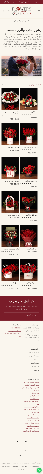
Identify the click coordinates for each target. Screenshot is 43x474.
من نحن (36, 370)
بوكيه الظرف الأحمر (32, 215)
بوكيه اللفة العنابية (32, 249)
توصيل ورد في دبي (33, 417)
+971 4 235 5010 (15, 328)
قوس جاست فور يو (13, 215)
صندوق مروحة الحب (13, 147)
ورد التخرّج (35, 412)
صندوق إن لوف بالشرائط (11, 181)
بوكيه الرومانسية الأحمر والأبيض (12, 112)
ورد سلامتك (35, 393)
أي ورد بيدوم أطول (33, 426)
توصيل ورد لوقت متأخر (31, 423)
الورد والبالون (34, 396)
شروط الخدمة (35, 366)
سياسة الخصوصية (34, 356)
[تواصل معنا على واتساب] (39, 470)
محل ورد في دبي (33, 420)
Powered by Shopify (30, 463)
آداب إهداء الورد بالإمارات (31, 409)
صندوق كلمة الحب (13, 283)
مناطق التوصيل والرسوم (31, 382)
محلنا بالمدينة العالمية (32, 385)
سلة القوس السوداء (32, 112)
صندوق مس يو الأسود (31, 181)
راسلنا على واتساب (14, 331)
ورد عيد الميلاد (34, 399)
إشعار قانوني (20, 469)
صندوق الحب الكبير (32, 283)
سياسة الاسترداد (34, 359)
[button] (39, 11)
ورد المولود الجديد (33, 415)
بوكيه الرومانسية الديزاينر (11, 249)
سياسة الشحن (35, 363)
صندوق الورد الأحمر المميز (30, 147)
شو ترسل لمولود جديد (32, 428)
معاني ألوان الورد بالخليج (31, 431)
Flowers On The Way (18, 463)
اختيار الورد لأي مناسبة (31, 407)
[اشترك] (36, 315)
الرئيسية (26, 21)
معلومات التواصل (34, 352)
